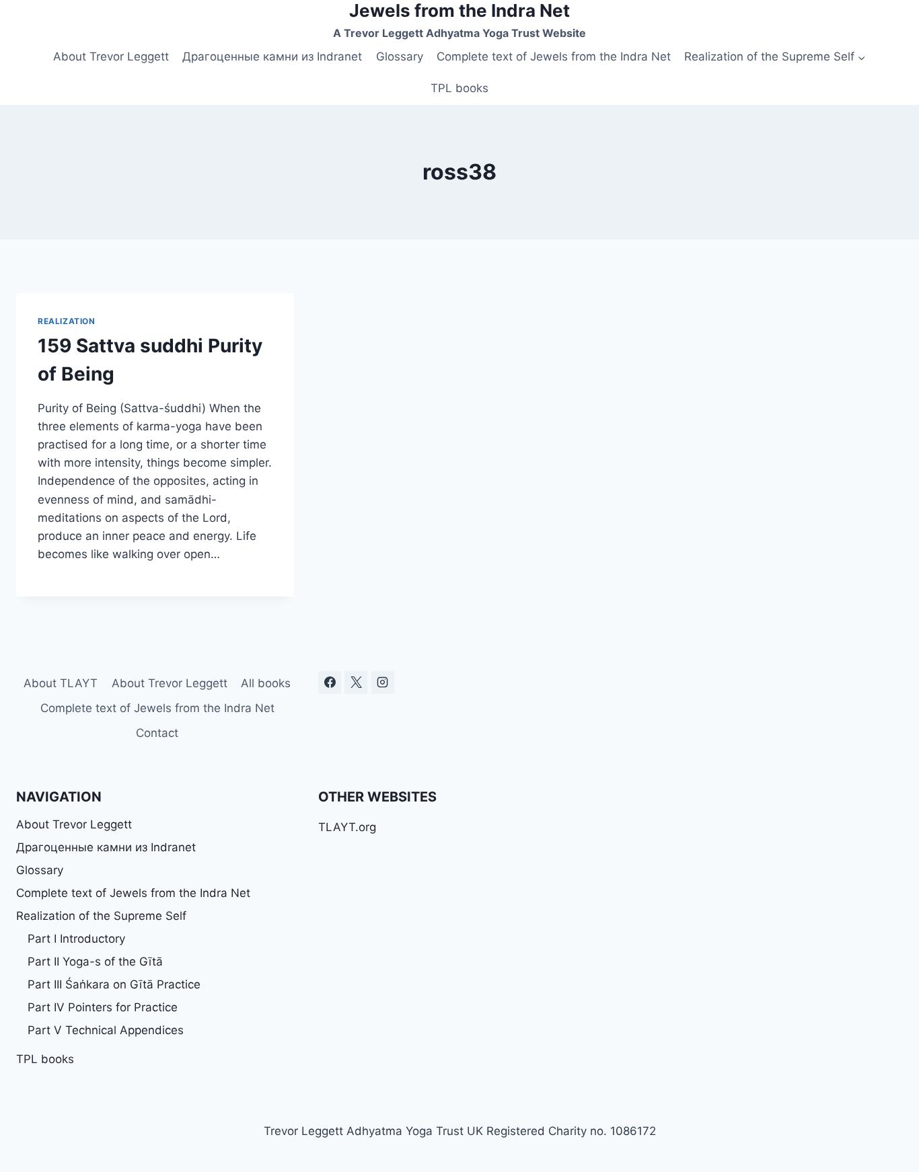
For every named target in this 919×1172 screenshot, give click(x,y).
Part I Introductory (76, 938)
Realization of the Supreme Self (101, 916)
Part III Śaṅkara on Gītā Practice (114, 984)
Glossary (399, 56)
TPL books (459, 88)
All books (266, 683)
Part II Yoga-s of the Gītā (95, 961)
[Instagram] (382, 682)
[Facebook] (329, 682)
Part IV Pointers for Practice (103, 1007)
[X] (355, 682)
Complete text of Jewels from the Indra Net (554, 56)
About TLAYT (61, 683)
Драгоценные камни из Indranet (272, 56)
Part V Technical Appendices (106, 1030)
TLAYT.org (347, 827)
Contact (157, 733)
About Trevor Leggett (111, 56)
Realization (67, 321)
